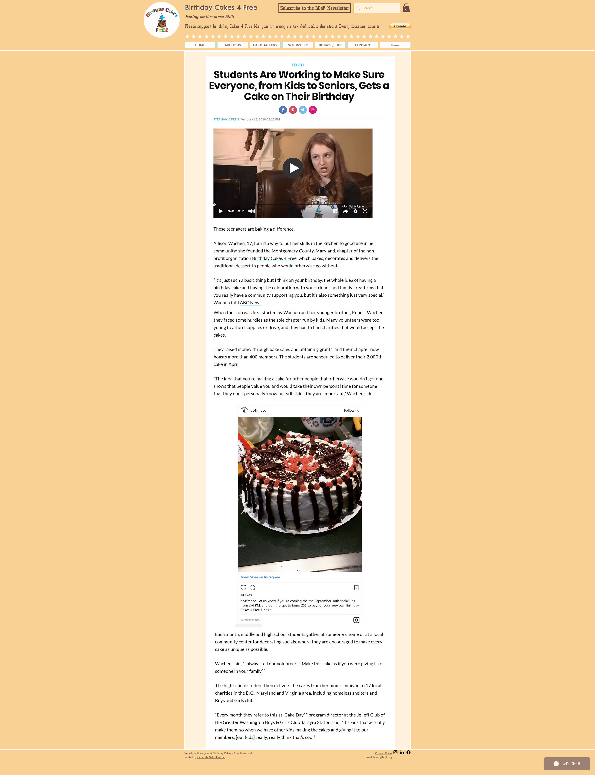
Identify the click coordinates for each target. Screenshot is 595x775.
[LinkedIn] (402, 752)
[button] (314, 8)
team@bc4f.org (382, 757)
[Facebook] (408, 752)
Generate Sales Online (211, 757)
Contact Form (383, 753)
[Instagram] (395, 752)
